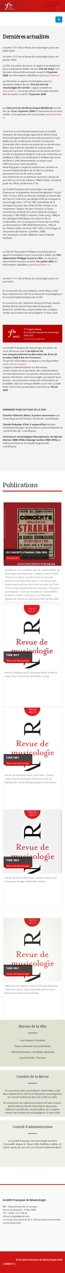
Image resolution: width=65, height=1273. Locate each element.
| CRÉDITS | (9, 1263)
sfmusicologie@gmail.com (16, 1216)
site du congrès (17, 364)
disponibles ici (52, 75)
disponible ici (10, 90)
